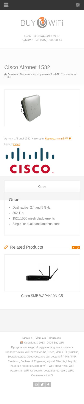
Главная (27, 338)
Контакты (55, 338)
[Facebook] (48, 384)
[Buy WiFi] (42, 27)
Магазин (25, 74)
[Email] (36, 384)
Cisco (16, 144)
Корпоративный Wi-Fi (46, 74)
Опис (42, 186)
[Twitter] (42, 384)
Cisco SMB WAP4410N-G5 (42, 296)
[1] (42, 108)
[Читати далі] (42, 283)
